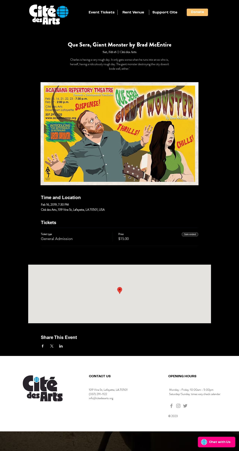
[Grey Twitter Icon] (185, 406)
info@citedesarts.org (101, 398)
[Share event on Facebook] (42, 346)
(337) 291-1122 (98, 394)
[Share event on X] (52, 346)
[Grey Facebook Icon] (171, 406)
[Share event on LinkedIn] (61, 346)
